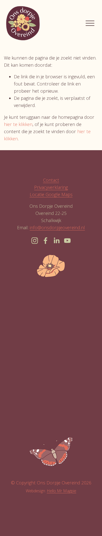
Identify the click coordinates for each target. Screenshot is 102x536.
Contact (51, 180)
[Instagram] (34, 240)
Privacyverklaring (51, 187)
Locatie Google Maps (51, 194)
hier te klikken (18, 124)
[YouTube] (67, 240)
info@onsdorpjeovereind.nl (57, 227)
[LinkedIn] (56, 240)
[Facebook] (45, 240)
